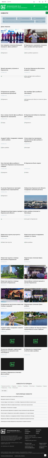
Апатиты (20, 386)
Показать (40, 21)
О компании (27, 431)
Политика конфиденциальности (7, 455)
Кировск (45, 386)
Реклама (27, 433)
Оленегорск (15, 387)
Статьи (37, 433)
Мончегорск (32, 386)
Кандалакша (39, 386)
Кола (10, 387)
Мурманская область (6, 386)
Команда (38, 431)
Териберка (25, 386)
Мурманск (14, 386)
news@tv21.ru (41, 447)
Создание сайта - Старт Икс (20, 455)
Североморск (4, 387)
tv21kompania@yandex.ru (30, 447)
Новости (27, 429)
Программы (38, 429)
